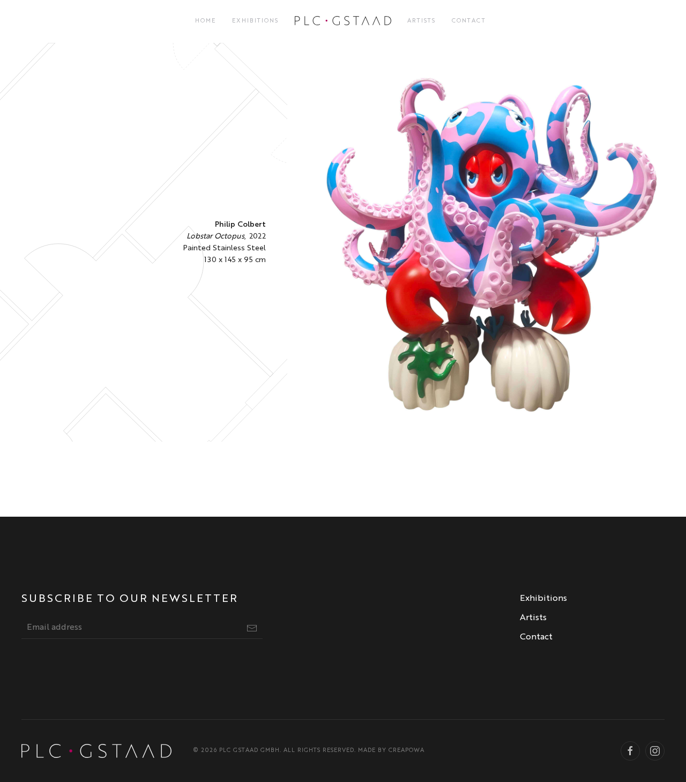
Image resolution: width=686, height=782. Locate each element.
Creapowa (406, 751)
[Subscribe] (252, 628)
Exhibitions (255, 21)
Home (205, 21)
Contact (469, 21)
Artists (421, 21)
